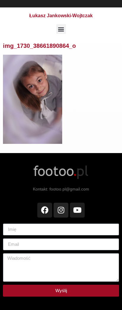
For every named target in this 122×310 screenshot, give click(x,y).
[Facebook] (44, 210)
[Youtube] (77, 210)
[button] (61, 29)
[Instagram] (61, 210)
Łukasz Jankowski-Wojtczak (61, 15)
